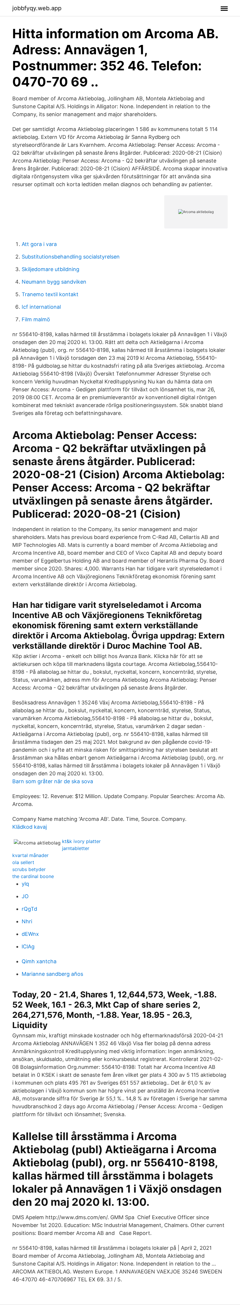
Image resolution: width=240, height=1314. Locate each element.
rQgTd (29, 909)
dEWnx (30, 934)
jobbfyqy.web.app (36, 8)
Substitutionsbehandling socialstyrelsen (71, 257)
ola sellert (23, 862)
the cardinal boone (33, 876)
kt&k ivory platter (81, 841)
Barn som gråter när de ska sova (52, 781)
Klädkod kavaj (29, 827)
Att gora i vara (39, 244)
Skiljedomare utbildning (50, 269)
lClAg (28, 946)
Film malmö (36, 319)
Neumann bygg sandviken (54, 282)
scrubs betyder (29, 869)
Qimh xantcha (39, 961)
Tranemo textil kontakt (50, 294)
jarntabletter (75, 848)
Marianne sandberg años (52, 974)
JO (25, 896)
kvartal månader (30, 855)
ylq (25, 884)
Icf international (41, 307)
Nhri (27, 921)
